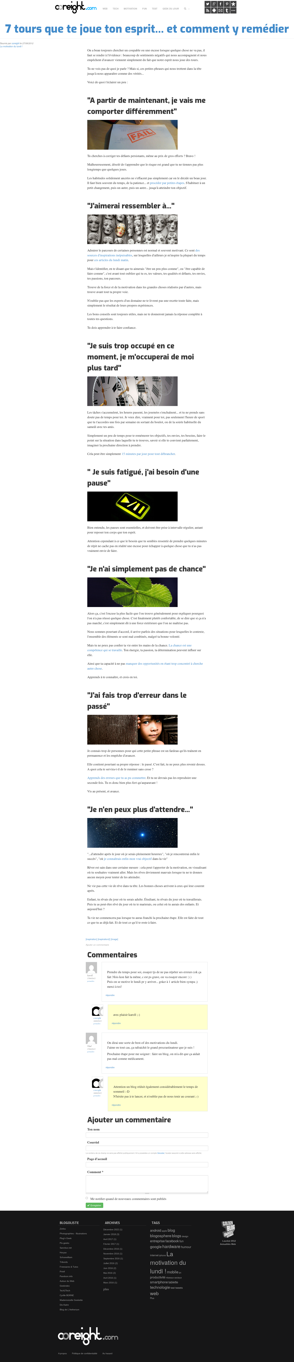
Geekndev (65, 1286)
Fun (144, 8)
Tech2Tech (65, 1290)
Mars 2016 (108, 1282)
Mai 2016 (107, 1273)
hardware (171, 1246)
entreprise (157, 1240)
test (173, 1287)
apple (164, 1230)
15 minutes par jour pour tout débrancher (148, 454)
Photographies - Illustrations (73, 1233)
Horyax (63, 1252)
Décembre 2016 (111, 1249)
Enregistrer (95, 1205)
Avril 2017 (108, 1239)
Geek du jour (171, 8)
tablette (173, 1282)
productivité (157, 1277)
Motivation (130, 8)
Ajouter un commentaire (97, 945)
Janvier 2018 (109, 1234)
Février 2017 (109, 1244)
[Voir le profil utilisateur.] (97, 1010)
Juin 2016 (108, 1268)
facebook (172, 1240)
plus (106, 1289)
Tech (116, 8)
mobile (172, 1271)
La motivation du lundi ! (11, 46)
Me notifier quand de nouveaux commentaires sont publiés (128, 1199)
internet (154, 1255)
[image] (114, 939)
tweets (179, 1287)
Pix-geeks (64, 1243)
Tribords (64, 1262)
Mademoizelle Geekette (71, 1300)
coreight (15, 43)
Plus (152, 1298)
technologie (160, 1287)
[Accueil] (77, 7)
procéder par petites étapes (167, 183)
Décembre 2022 (111, 1229)
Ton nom (93, 1129)
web (154, 1293)
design (185, 1236)
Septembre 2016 (111, 1258)
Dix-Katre (64, 1305)
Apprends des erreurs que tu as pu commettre (116, 778)
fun (181, 1241)
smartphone (159, 1281)
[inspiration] (91, 939)
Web (105, 8)
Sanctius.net (66, 1248)
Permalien (90, 981)
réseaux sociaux (174, 1277)
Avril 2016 (108, 1278)
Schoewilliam (66, 1257)
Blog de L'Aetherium (69, 1309)
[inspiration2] (104, 939)
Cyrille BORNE (67, 1295)
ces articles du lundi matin (111, 260)
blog (171, 1230)
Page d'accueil (97, 1159)
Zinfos (63, 1229)
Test (154, 8)
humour (186, 1247)
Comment (95, 1172)
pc (180, 1272)
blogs (176, 1235)
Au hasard (107, 1353)
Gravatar (160, 1153)
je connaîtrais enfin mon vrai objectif (128, 858)
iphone (162, 1255)
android (155, 1230)
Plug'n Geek (66, 1238)
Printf (62, 1271)
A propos (62, 1353)
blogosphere (160, 1235)
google (156, 1246)
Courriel (93, 1142)
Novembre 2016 (111, 1253)
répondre (110, 995)
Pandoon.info (66, 1276)
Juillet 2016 (108, 1263)
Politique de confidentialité (84, 1353)
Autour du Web (67, 1281)
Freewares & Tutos (69, 1267)
